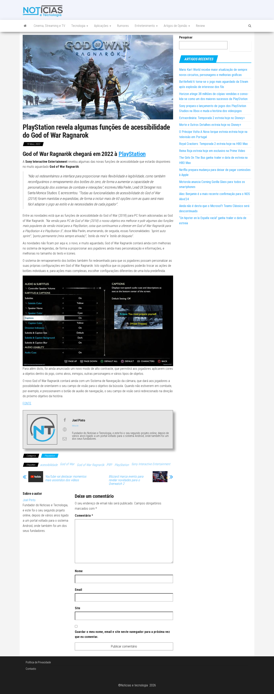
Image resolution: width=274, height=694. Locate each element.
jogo (109, 464)
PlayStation (132, 153)
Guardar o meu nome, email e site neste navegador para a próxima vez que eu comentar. (122, 634)
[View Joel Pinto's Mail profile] (64, 438)
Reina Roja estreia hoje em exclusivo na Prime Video (212, 151)
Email (78, 590)
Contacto (31, 668)
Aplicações (101, 26)
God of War (67, 464)
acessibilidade (49, 465)
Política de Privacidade (38, 662)
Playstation (50, 455)
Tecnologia (78, 26)
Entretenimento (145, 26)
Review (200, 26)
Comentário (84, 515)
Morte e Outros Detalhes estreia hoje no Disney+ (210, 125)
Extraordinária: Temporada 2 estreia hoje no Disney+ (212, 118)
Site (77, 608)
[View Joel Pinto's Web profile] (64, 429)
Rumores (123, 26)
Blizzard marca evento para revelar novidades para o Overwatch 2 (126, 480)
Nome (79, 571)
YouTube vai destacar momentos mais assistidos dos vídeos (65, 478)
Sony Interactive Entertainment (150, 464)
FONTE (27, 403)
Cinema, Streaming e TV (49, 26)
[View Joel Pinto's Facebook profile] (64, 420)
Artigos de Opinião (176, 26)
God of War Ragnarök (90, 465)
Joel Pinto (29, 500)
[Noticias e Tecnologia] (25, 26)
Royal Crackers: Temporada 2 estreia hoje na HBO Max (213, 144)
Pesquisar (186, 37)
